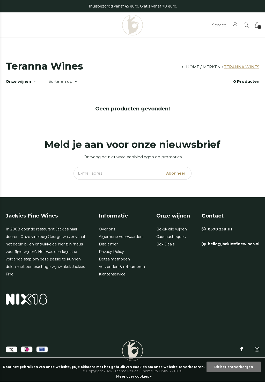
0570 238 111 (220, 229)
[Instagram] (257, 349)
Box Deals (165, 244)
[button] (10, 24)
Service (219, 25)
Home (192, 66)
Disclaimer (108, 244)
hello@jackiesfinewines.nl (233, 244)
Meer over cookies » (134, 376)
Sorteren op (60, 81)
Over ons (107, 229)
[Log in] (235, 25)
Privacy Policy (111, 251)
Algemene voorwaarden (121, 236)
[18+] (26, 298)
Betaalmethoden (114, 259)
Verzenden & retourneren (122, 266)
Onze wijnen (18, 81)
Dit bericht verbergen (233, 367)
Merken (212, 66)
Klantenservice (112, 274)
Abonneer (175, 173)
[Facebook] (241, 349)
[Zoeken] (246, 25)
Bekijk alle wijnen (171, 229)
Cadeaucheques (171, 236)
